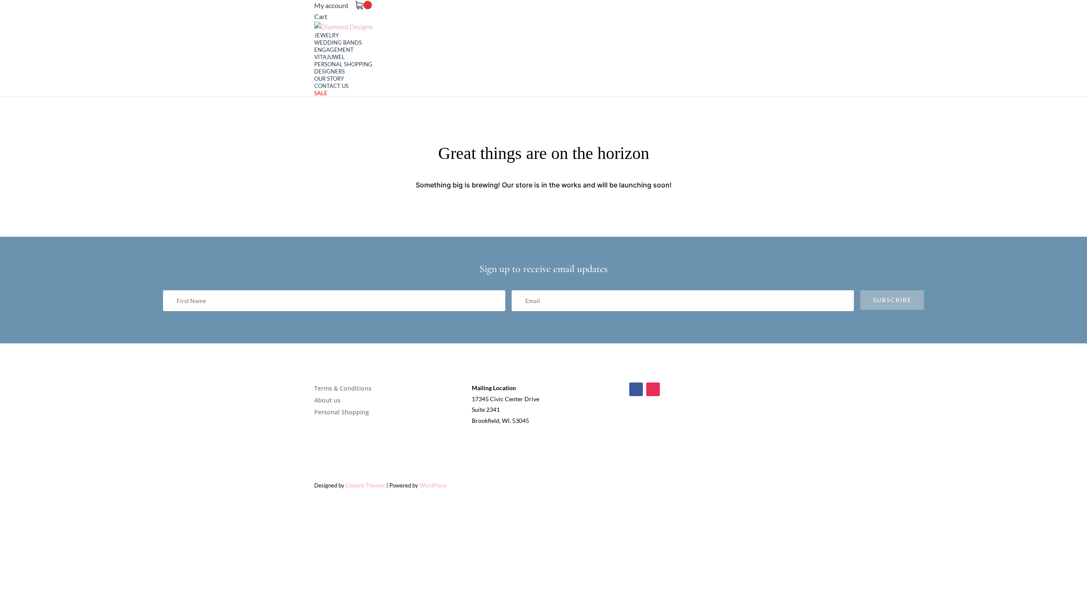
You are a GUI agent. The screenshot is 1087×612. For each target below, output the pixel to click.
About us (327, 400)
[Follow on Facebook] (636, 389)
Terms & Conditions (343, 388)
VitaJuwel (329, 57)
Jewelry (326, 35)
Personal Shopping (343, 64)
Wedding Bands (338, 42)
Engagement (334, 49)
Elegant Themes (365, 485)
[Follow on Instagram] (653, 389)
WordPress (433, 485)
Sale (320, 93)
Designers (329, 71)
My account (331, 5)
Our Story (329, 78)
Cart (320, 16)
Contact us (331, 85)
